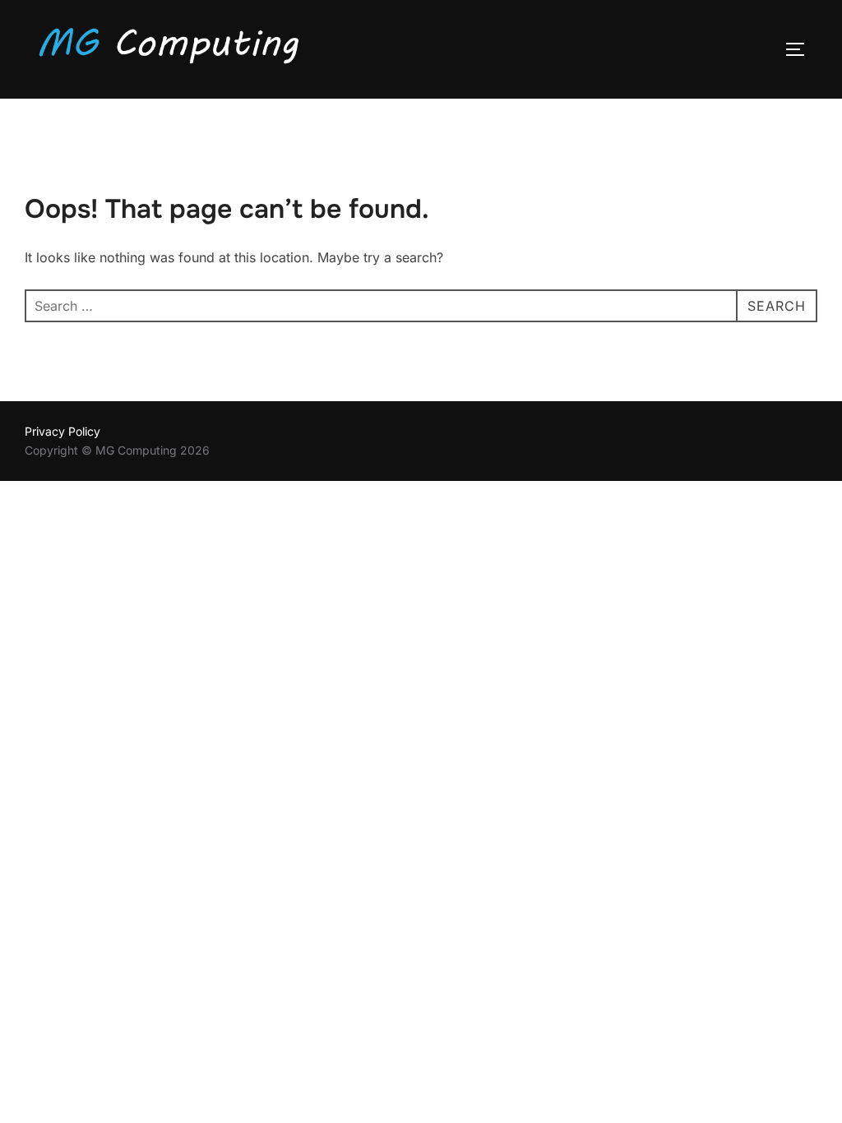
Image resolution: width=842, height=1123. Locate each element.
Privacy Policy (62, 431)
